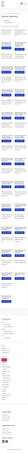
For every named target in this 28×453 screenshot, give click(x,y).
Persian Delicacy (7, 380)
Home (3, 13)
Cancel (3, 399)
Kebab (4, 373)
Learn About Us (5, 419)
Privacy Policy (5, 429)
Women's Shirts (7, 331)
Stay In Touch (5, 420)
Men (3, 322)
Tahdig (4, 393)
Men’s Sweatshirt (8, 326)
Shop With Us (5, 415)
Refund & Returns (6, 434)
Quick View (6, 48)
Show (4, 397)
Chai (4, 364)
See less (9, 395)
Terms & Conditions (7, 432)
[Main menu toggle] (25, 3)
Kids (2, 336)
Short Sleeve (7, 338)
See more (4, 395)
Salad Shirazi (6, 387)
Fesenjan (5, 369)
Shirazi (4, 391)
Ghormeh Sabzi (6, 371)
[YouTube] (6, 441)
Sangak (4, 389)
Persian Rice (6, 382)
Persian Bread (6, 378)
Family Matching (7, 367)
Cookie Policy (5, 430)
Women (3, 329)
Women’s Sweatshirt (9, 333)
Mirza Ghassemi (6, 375)
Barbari (4, 362)
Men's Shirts (7, 324)
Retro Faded (6, 384)
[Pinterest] (3, 441)
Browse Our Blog (6, 417)
